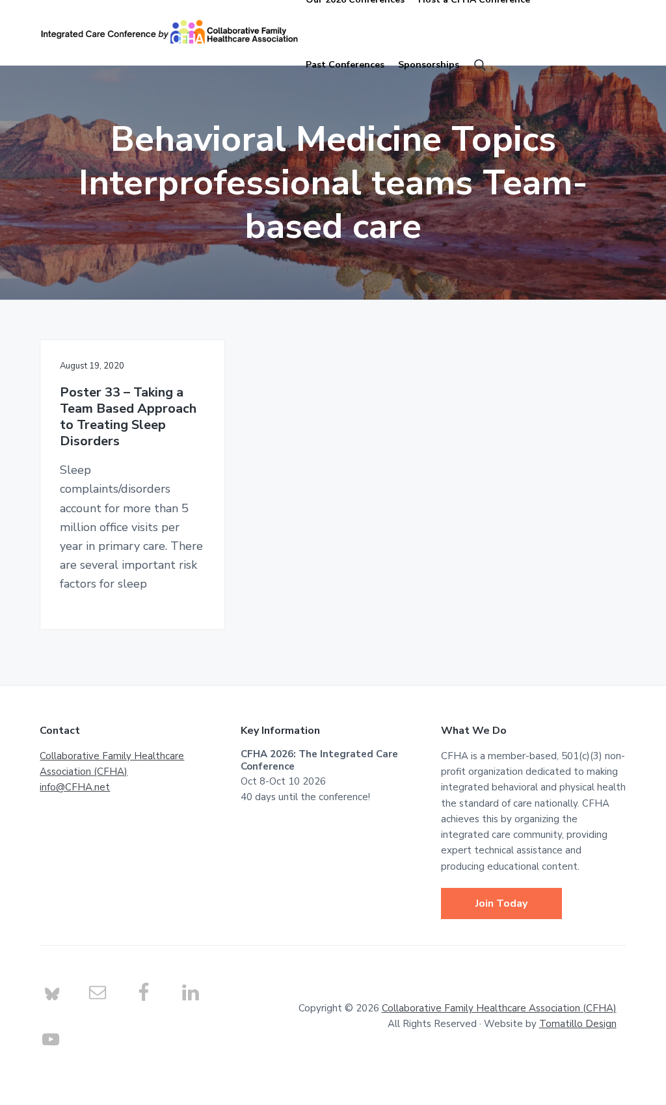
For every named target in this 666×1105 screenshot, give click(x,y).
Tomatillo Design (578, 1023)
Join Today (501, 903)
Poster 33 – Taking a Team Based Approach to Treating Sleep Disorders (128, 417)
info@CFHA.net (75, 787)
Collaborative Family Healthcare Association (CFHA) (499, 1008)
